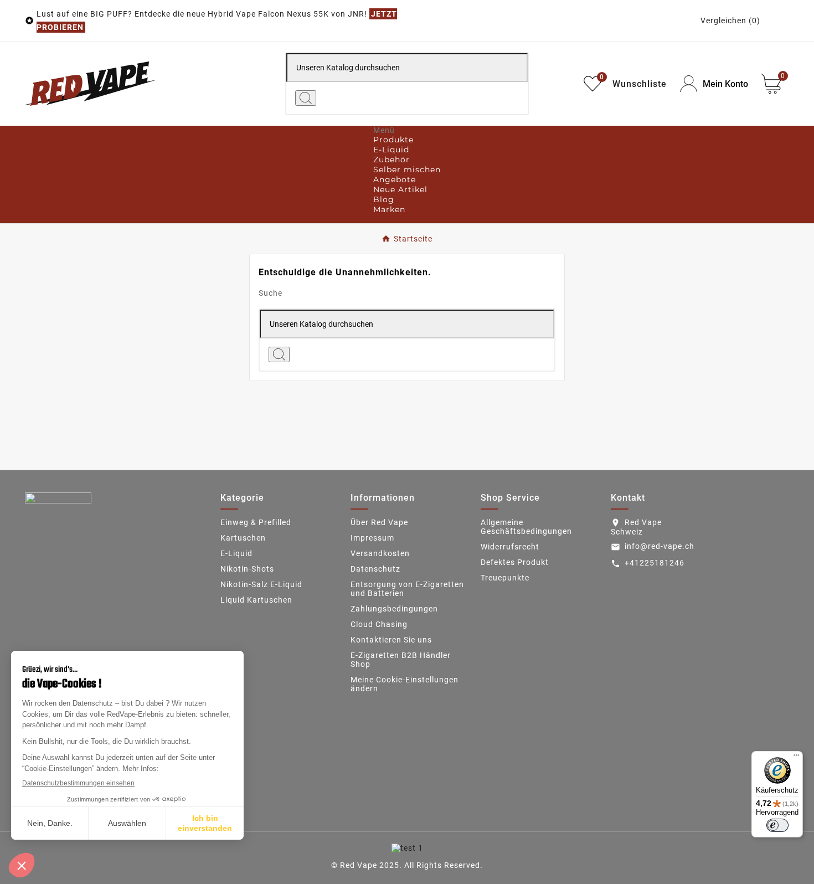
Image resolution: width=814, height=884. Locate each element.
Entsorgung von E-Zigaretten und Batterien (407, 589)
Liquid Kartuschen (256, 599)
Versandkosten (380, 553)
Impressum (372, 537)
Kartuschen (243, 537)
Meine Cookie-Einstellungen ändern (404, 684)
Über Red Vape (379, 522)
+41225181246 (654, 562)
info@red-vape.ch (659, 546)
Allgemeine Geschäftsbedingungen (526, 527)
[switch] (777, 825)
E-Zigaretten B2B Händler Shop (401, 660)
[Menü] (796, 757)
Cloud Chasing (379, 624)
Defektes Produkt (515, 562)
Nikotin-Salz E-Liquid (261, 584)
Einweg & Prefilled (255, 522)
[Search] (305, 98)
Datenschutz (375, 568)
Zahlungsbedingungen (394, 608)
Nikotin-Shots (247, 568)
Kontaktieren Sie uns (391, 639)
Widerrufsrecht (510, 546)
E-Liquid (236, 553)
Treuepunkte (505, 577)
